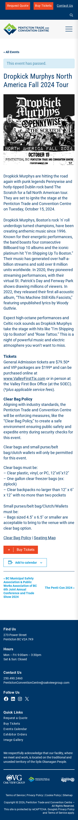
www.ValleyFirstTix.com (24, 378)
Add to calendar (26, 562)
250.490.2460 (13, 678)
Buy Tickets (43, 7)
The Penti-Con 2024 (60, 588)
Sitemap (68, 795)
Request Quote (18, 6)
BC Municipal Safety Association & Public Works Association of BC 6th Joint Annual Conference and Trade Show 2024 (20, 588)
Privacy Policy (35, 795)
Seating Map (45, 537)
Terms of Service (15, 795)
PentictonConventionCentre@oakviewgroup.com (36, 683)
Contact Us (65, 6)
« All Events (11, 52)
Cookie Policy (53, 795)
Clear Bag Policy (17, 537)
